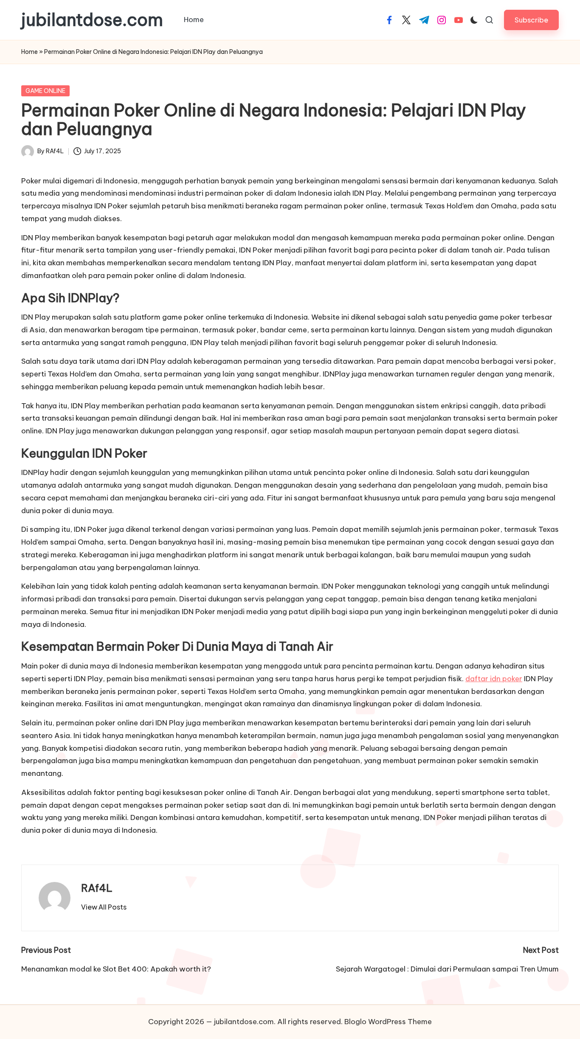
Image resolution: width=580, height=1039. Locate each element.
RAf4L (97, 888)
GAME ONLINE (45, 91)
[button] (531, 20)
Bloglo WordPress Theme (388, 1021)
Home (29, 52)
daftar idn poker (493, 678)
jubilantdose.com (92, 20)
